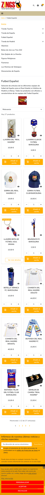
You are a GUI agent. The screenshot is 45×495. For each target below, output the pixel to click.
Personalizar (22, 482)
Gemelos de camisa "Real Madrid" (34, 392)
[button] (33, 5)
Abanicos (4, 46)
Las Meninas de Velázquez (11, 67)
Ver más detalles (14, 260)
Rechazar (22, 491)
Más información (7, 478)
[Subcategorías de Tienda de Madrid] (42, 41)
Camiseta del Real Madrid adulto (34, 290)
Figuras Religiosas (8, 58)
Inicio (3, 24)
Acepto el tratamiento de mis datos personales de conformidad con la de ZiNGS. (21, 450)
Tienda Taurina (7, 29)
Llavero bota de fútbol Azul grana (11, 241)
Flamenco (5, 63)
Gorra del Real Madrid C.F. (11, 192)
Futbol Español (7, 37)
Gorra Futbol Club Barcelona (33, 192)
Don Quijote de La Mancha (11, 54)
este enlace (32, 473)
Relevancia (7, 109)
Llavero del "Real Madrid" (11, 140)
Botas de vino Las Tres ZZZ (11, 50)
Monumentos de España (10, 71)
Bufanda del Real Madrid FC (34, 340)
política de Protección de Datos (27, 450)
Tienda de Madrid (8, 41)
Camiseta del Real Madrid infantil (11, 341)
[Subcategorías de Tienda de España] (42, 33)
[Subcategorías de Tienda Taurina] (42, 29)
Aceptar (22, 486)
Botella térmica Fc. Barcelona (11, 289)
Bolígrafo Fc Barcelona (34, 240)
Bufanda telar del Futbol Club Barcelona (11, 392)
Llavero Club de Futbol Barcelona (33, 142)
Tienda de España (8, 33)
